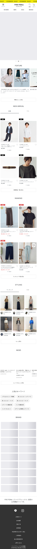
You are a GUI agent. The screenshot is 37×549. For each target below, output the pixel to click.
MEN (15, 9)
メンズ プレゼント (6, 441)
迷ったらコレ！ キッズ (22, 433)
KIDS (22, 9)
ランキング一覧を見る (18, 308)
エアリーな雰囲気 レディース (22, 441)
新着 (28, 322)
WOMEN (6, 9)
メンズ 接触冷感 (20, 437)
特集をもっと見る (18, 99)
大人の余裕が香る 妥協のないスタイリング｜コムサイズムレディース (23, 404)
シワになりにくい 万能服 (8, 429)
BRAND (31, 9)
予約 (28, 143)
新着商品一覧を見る (18, 222)
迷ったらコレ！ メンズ (7, 433)
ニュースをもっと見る (18, 415)
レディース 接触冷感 (7, 437)
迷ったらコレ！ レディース (24, 429)
